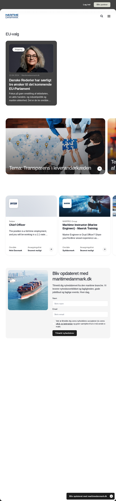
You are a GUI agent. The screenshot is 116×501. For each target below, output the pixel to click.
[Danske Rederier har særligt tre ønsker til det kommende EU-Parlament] (31, 73)
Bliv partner (102, 4)
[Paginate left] (8, 146)
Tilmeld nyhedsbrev (64, 333)
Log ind (86, 4)
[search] (101, 16)
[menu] (109, 16)
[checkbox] (53, 324)
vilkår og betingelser (64, 324)
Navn (54, 298)
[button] (99, 168)
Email (54, 309)
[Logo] (12, 16)
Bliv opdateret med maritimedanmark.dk (88, 496)
